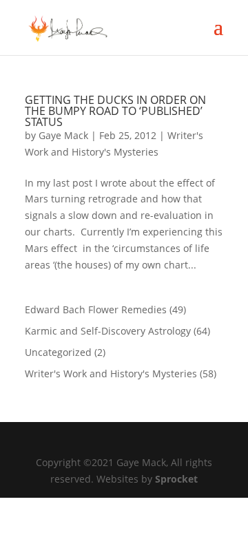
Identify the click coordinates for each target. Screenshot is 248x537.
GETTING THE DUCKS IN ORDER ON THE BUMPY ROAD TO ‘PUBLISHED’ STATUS (115, 110)
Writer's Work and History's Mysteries (111, 373)
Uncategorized (58, 352)
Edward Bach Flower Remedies (96, 309)
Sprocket (176, 478)
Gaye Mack (63, 135)
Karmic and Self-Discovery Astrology (108, 330)
